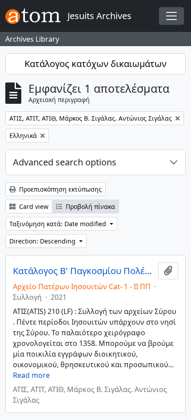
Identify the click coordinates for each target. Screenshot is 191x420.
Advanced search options (64, 162)
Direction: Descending (43, 241)
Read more (31, 375)
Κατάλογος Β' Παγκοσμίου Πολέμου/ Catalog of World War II (84, 271)
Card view (32, 206)
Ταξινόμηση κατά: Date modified (58, 224)
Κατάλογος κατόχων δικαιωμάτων (95, 64)
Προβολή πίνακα (89, 206)
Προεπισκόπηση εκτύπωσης (59, 189)
